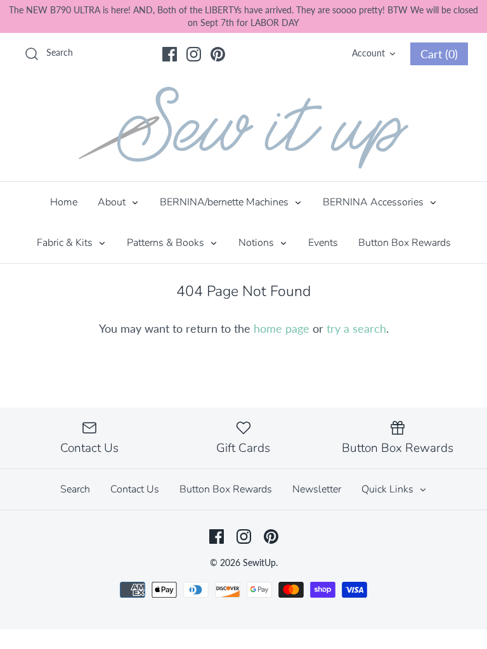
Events (323, 243)
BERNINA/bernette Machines (225, 202)
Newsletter (316, 489)
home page (281, 328)
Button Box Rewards (404, 243)
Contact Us (134, 489)
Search (75, 489)
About (113, 202)
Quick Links (388, 489)
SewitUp (259, 562)
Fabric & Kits (66, 243)
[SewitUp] (243, 128)
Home (63, 202)
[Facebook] (169, 54)
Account (368, 53)
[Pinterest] (218, 54)
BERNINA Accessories (374, 202)
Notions (257, 243)
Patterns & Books (167, 243)
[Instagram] (193, 54)
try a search (356, 328)
